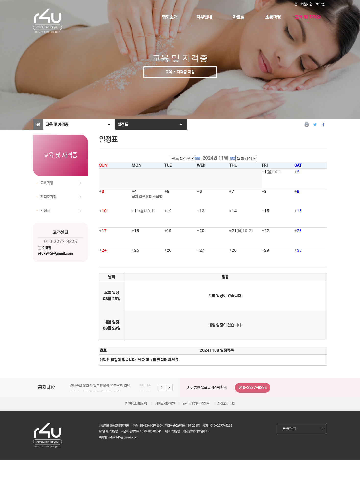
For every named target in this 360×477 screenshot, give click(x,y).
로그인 (320, 4)
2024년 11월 (215, 158)
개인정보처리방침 (136, 404)
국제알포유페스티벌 (147, 197)
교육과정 (46, 183)
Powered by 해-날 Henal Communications (217, 444)
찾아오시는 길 (226, 404)
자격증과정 (48, 197)
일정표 (45, 211)
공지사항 (46, 387)
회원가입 (306, 4)
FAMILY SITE (289, 428)
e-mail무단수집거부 (196, 404)
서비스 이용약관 (165, 404)
